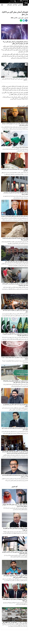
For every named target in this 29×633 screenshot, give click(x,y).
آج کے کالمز (9, 5)
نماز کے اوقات (12, 1)
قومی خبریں (20, 18)
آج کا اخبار (15, 5)
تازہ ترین (20, 5)
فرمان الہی (18, 1)
